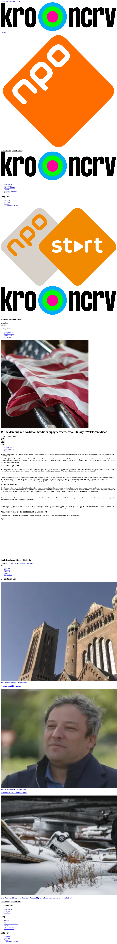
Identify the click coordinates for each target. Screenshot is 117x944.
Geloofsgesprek (13, 789)
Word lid (3, 32)
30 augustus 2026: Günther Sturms (14, 793)
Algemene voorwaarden (11, 924)
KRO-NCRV (8, 447)
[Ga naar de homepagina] (58, 30)
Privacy (6, 925)
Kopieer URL (8, 575)
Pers (5, 922)
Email (6, 573)
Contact (6, 920)
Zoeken (3, 323)
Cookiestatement (9, 929)
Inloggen (15, 150)
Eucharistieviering (14, 682)
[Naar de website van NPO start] (58, 149)
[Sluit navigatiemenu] (1, 316)
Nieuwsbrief (8, 337)
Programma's (8, 449)
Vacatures (7, 913)
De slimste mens (9, 334)
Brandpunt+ (7, 451)
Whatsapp (7, 570)
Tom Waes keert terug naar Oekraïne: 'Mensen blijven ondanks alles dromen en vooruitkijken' (36, 898)
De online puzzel (9, 332)
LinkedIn (7, 571)
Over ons (7, 911)
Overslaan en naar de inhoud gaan (10, 1)
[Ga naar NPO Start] (58, 285)
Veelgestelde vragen (10, 927)
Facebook (7, 568)
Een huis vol (8, 335)
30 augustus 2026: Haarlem (11, 686)
